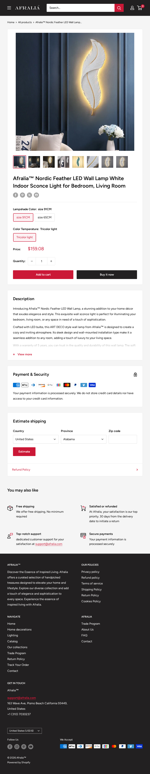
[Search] (119, 8)
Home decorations (19, 629)
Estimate (24, 451)
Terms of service (92, 583)
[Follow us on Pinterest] (23, 746)
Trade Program (16, 653)
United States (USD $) (21, 730)
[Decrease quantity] (32, 261)
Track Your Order (18, 665)
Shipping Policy (91, 589)
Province (67, 431)
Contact (12, 671)
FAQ (84, 635)
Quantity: (19, 261)
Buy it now (107, 274)
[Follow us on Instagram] (16, 746)
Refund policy (90, 577)
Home (10, 22)
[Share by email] (36, 195)
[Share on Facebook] (15, 195)
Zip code (114, 431)
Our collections (17, 647)
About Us (87, 629)
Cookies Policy (91, 601)
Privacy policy (90, 571)
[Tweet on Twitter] (29, 195)
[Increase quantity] (51, 261)
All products (25, 22)
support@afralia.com (48, 544)
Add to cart (43, 274)
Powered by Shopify (18, 762)
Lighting (12, 635)
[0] (139, 8)
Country (18, 431)
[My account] (132, 8)
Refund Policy (21, 469)
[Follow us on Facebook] (9, 746)
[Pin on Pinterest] (22, 195)
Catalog (12, 641)
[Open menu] (9, 7)
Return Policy (90, 595)
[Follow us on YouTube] (30, 746)
